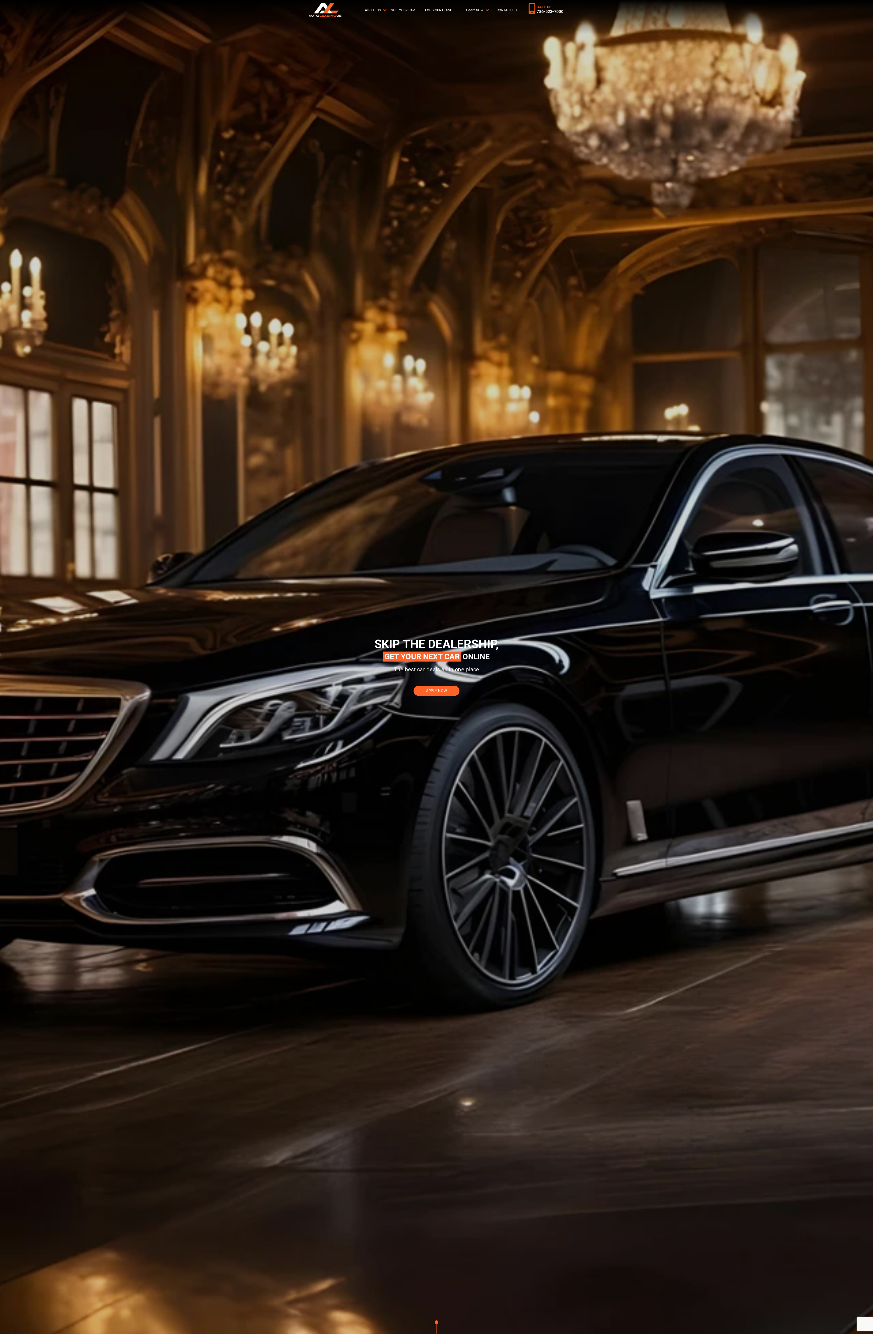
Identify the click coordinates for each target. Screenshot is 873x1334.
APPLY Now (474, 10)
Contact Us (507, 10)
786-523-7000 (550, 11)
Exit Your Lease (438, 10)
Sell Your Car (403, 10)
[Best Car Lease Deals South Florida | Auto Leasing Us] (325, 10)
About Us (373, 10)
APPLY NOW (436, 690)
